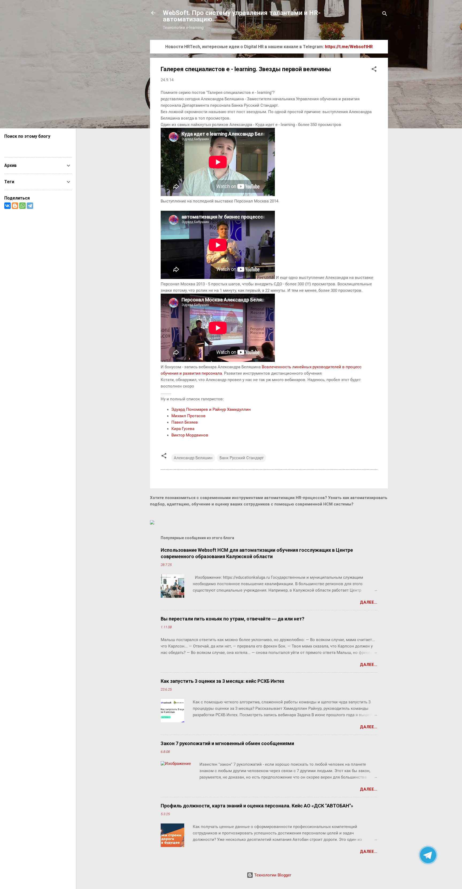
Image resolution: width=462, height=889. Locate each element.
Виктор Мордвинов (189, 435)
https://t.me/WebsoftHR (349, 46)
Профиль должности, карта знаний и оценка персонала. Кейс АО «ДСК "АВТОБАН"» (257, 805)
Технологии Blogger (272, 875)
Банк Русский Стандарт (242, 457)
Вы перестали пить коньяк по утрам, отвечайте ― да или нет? (232, 619)
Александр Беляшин (193, 457)
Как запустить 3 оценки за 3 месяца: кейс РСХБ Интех (222, 681)
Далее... (368, 602)
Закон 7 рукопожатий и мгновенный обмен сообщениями (227, 743)
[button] (374, 70)
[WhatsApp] (22, 205)
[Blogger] (15, 205)
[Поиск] (385, 14)
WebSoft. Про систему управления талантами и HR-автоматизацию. (242, 16)
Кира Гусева (182, 428)
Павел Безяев (184, 422)
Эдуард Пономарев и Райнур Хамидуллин (211, 409)
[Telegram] (30, 205)
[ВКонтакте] (7, 205)
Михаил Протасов (188, 415)
